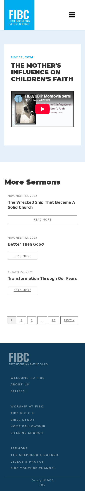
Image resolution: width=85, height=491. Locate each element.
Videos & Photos (27, 461)
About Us (19, 384)
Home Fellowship (28, 426)
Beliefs (17, 391)
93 (54, 320)
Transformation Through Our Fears (42, 278)
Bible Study (22, 419)
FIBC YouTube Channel (33, 468)
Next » (69, 320)
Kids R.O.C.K (22, 413)
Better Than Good (26, 243)
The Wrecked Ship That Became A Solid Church (41, 205)
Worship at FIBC (26, 406)
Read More (42, 219)
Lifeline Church (26, 433)
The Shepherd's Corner (34, 455)
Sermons (19, 448)
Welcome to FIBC (27, 378)
